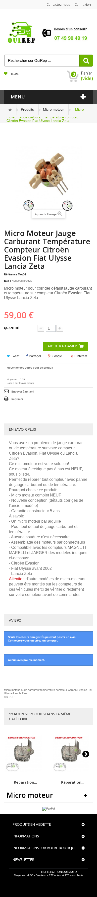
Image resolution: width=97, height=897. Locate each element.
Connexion (83, 4)
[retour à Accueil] (10, 109)
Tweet (14, 356)
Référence (10, 274)
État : (7, 280)
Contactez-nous (58, 4)
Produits (27, 109)
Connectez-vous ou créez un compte (32, 640)
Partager (34, 356)
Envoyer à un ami (22, 391)
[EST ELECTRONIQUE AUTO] (48, 32)
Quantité (11, 328)
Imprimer (17, 399)
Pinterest (80, 356)
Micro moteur (53, 109)
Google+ (57, 356)
